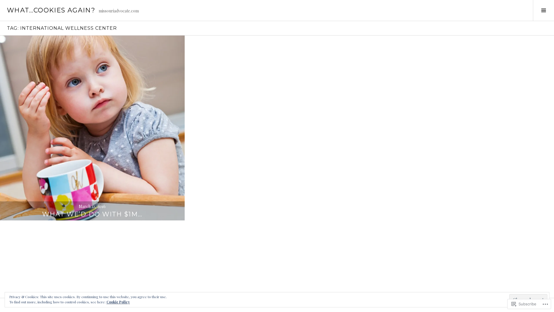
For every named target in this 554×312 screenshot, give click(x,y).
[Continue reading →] (92, 128)
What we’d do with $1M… (92, 214)
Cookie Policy (118, 302)
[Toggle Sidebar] (543, 10)
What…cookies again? (51, 10)
